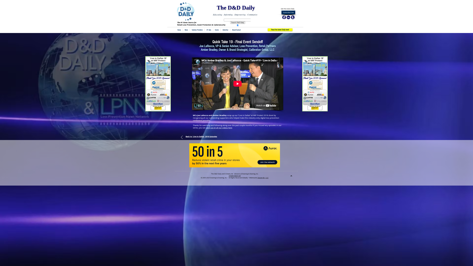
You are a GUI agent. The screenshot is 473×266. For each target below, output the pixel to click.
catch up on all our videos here (219, 127)
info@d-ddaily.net (235, 176)
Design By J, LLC (263, 178)
